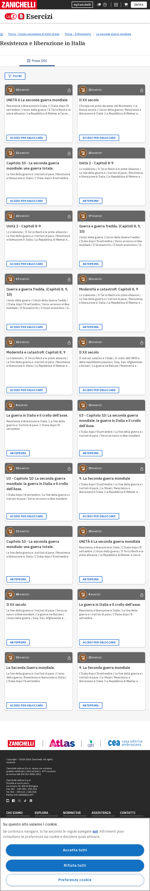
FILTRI (17, 76)
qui (95, 831)
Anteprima (91, 201)
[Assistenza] (99, 4)
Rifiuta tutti (75, 865)
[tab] (37, 60)
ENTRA (139, 4)
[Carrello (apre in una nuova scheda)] (126, 4)
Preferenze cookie (74, 880)
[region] (75, 854)
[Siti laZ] (116, 5)
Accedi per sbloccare (26, 138)
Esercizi (39, 16)
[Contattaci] (105, 4)
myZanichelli (82, 4)
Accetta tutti (75, 850)
